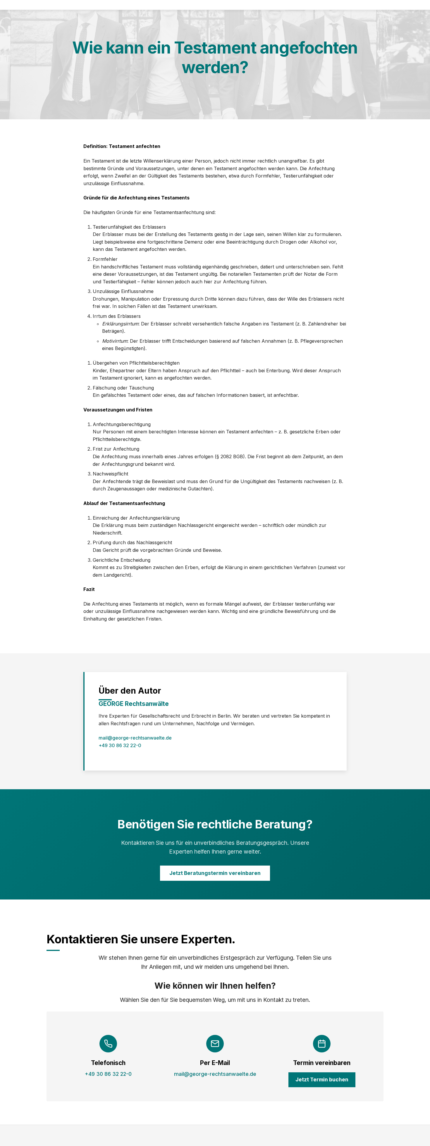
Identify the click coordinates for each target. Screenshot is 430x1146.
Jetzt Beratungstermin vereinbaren (215, 873)
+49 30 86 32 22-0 (120, 745)
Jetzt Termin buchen (321, 1079)
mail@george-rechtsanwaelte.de (135, 738)
